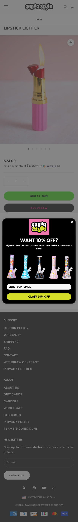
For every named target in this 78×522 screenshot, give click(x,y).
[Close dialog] (72, 221)
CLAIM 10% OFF (39, 296)
